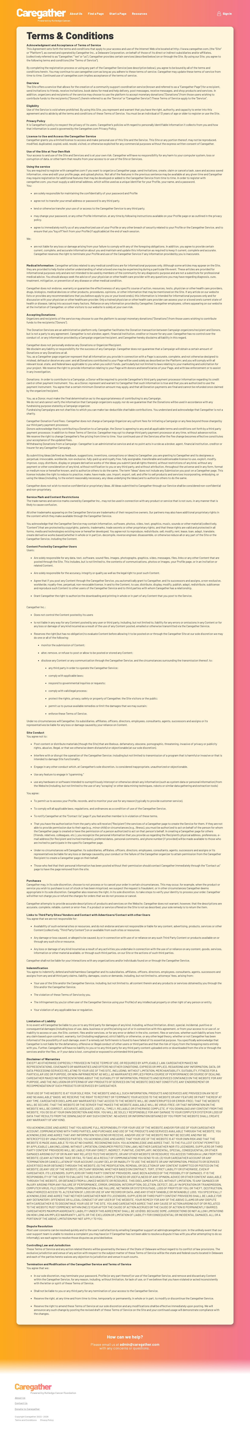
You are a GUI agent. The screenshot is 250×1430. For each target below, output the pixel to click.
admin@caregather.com (171, 1230)
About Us (76, 13)
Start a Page (117, 13)
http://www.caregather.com (190, 48)
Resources (139, 13)
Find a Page (96, 13)
